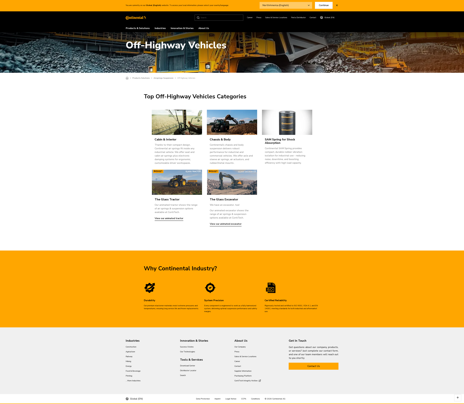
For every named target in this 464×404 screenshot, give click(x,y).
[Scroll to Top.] (457, 397)
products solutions (141, 78)
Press (258, 17)
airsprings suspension (163, 78)
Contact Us (313, 366)
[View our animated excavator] (232, 182)
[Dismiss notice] (336, 5)
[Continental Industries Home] (135, 17)
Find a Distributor (298, 17)
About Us (203, 28)
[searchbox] (219, 17)
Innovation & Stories (182, 28)
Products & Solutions (138, 28)
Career (250, 17)
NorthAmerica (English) (275, 5)
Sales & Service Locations (276, 17)
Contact (313, 17)
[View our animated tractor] (177, 182)
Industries (160, 28)
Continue (324, 5)
